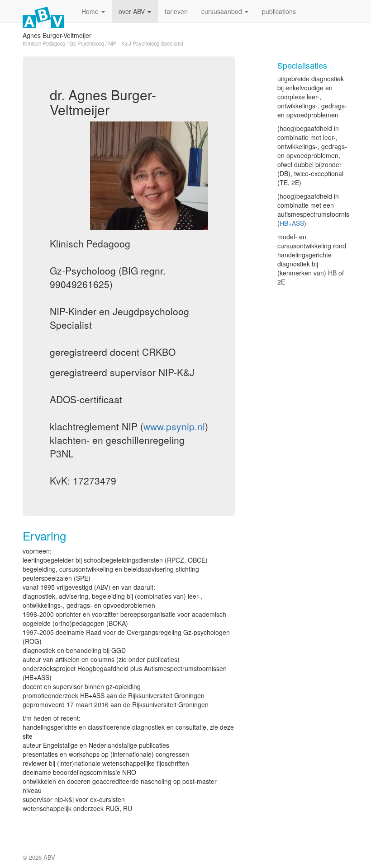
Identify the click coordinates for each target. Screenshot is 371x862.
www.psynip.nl (174, 426)
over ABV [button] (133, 11)
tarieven (176, 11)
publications (279, 11)
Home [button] (90, 11)
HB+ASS (292, 223)
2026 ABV (42, 857)
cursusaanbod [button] (222, 11)
